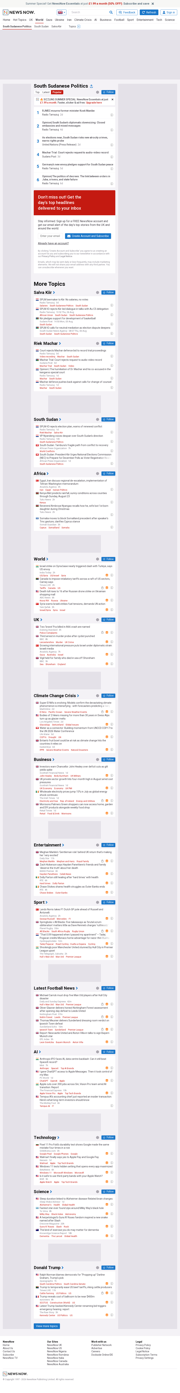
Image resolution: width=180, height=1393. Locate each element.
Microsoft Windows (63, 1173)
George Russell (47, 919)
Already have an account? (53, 243)
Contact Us (9, 1351)
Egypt (48, 490)
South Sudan (41, 26)
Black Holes (57, 1214)
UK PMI (68, 788)
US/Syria (44, 576)
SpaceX (55, 1068)
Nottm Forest (46, 1017)
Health (57, 1205)
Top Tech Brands (73, 1093)
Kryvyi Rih (44, 601)
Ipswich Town (46, 1030)
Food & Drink (53, 814)
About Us (8, 1348)
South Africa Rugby (61, 931)
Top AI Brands (67, 1068)
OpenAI (53, 1081)
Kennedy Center (47, 1315)
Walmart (44, 1163)
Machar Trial (46, 366)
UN (59, 737)
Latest (46, 92)
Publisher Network (101, 1345)
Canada (52, 588)
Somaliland (54, 528)
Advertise (96, 1348)
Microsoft (79, 1173)
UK (31, 20)
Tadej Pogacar (47, 944)
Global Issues (72, 725)
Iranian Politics (60, 490)
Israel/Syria (45, 610)
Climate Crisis (83, 20)
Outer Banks (61, 893)
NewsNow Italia (55, 1358)
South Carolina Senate (74, 1284)
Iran (69, 20)
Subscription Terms (146, 1354)
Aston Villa (78, 1042)
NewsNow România (58, 1354)
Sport (130, 20)
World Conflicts (47, 451)
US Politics (61, 1293)
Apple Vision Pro (47, 1093)
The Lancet (56, 1236)
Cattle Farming (47, 1293)
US (59, 588)
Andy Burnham (61, 776)
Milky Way (44, 1214)
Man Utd (60, 957)
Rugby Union (78, 931)
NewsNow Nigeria (56, 1351)
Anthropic (44, 1068)
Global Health (68, 1205)
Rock (66, 1227)
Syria (63, 576)
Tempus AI (45, 1106)
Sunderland (60, 1030)
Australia (51, 655)
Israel (62, 610)
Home (6, 20)
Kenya (43, 503)
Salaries (44, 306)
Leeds (57, 1017)
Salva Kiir (57, 26)
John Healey (46, 776)
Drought (52, 737)
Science (170, 20)
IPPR (42, 750)
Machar (61, 357)
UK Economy (46, 788)
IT (53, 1106)
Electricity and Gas (49, 801)
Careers (95, 1351)
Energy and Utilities (85, 801)
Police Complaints (48, 633)
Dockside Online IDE (102, 1354)
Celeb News (65, 874)
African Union (46, 315)
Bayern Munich (63, 1042)
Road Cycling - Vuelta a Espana (71, 944)
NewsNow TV (10, 1358)
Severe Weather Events (75, 712)
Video (71, 366)
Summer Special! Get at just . (87, 3)
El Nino (43, 712)
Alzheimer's (46, 1205)
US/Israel (54, 576)
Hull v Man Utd (47, 957)
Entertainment (145, 20)
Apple (62, 1081)
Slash (59, 1227)
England (62, 664)
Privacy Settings (145, 1358)
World (39, 20)
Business (105, 20)
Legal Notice (66, 256)
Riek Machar (46, 433)
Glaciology (45, 725)
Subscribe (8, 1354)
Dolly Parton (58, 883)
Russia (54, 601)
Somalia (65, 528)
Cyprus (43, 528)
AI (95, 20)
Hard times (45, 883)
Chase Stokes (46, 893)
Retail (42, 814)
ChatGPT (44, 1081)
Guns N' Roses (47, 1227)
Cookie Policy (143, 1348)
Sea (41, 664)
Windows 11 (46, 1173)
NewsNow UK (54, 1345)
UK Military (75, 776)
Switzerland (57, 725)
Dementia (44, 1236)
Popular (57, 92)
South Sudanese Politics (17, 26)
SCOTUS (44, 1303)
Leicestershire (47, 642)
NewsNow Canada (57, 1361)
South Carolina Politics (51, 1284)
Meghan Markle (47, 861)
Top (37, 92)
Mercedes (62, 919)
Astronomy (70, 1214)
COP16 (43, 737)
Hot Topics (19, 20)
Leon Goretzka (47, 1042)
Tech (159, 20)
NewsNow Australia (58, 1364)
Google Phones (61, 1154)
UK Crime (69, 642)
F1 (70, 919)
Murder (59, 642)
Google (74, 1154)
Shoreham (51, 664)
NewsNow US (54, 1348)
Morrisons (66, 814)
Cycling (91, 944)
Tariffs (43, 588)
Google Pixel (46, 1154)
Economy (58, 788)
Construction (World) (60, 1303)
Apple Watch (46, 1182)
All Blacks (44, 931)
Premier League (73, 957)
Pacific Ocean (55, 712)
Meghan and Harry (66, 861)
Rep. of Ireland (67, 801)
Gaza (49, 20)
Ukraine (59, 20)
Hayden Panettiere (49, 874)
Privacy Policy (48, 256)
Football (119, 20)
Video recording (47, 357)
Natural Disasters (79, 750)
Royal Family (83, 861)
